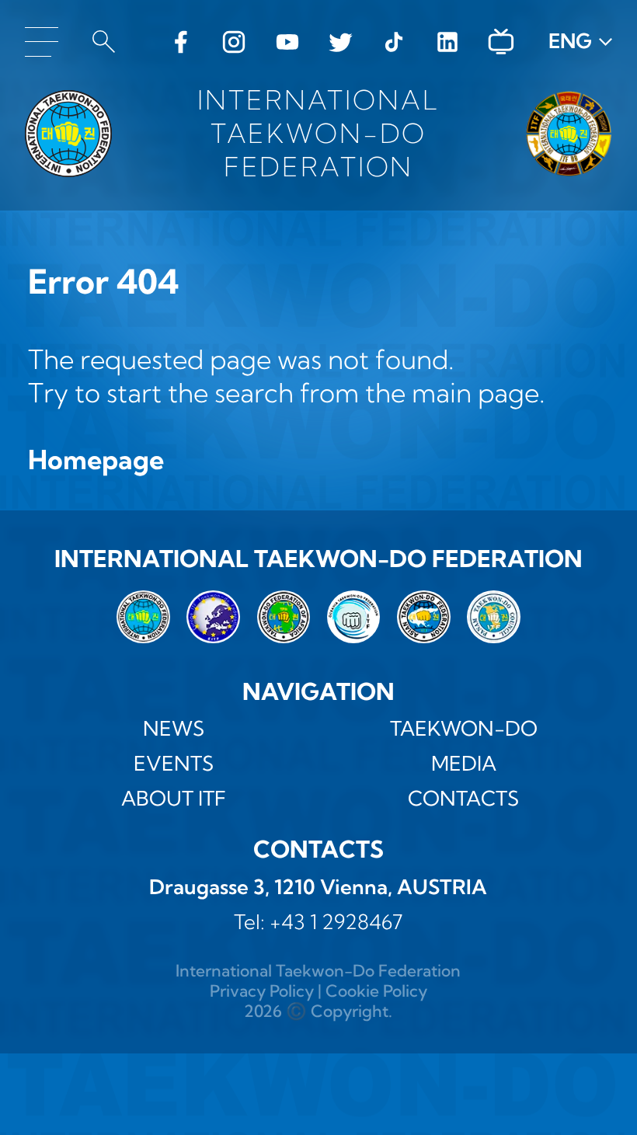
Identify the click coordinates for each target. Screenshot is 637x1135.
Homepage (96, 459)
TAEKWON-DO (464, 728)
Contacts (463, 798)
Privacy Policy (262, 990)
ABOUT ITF (173, 798)
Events (174, 763)
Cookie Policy (376, 990)
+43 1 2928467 (336, 922)
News (173, 728)
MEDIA (463, 763)
